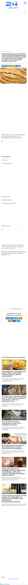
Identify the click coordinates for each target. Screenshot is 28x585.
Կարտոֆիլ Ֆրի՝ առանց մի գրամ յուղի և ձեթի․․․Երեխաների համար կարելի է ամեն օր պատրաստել (14, 374)
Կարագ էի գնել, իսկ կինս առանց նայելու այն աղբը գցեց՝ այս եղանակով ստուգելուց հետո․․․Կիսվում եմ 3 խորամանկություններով (14, 499)
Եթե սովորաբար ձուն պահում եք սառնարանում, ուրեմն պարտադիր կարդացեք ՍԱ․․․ (13, 446)
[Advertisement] (14, 32)
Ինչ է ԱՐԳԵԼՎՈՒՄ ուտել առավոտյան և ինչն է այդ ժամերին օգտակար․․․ (11, 423)
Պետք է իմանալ (16, 308)
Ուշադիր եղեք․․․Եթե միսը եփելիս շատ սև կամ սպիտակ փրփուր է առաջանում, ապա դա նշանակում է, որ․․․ (14, 399)
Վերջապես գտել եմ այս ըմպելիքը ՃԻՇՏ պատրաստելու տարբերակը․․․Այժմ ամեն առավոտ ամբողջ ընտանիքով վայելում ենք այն (13, 472)
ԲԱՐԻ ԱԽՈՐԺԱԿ (20, 63)
